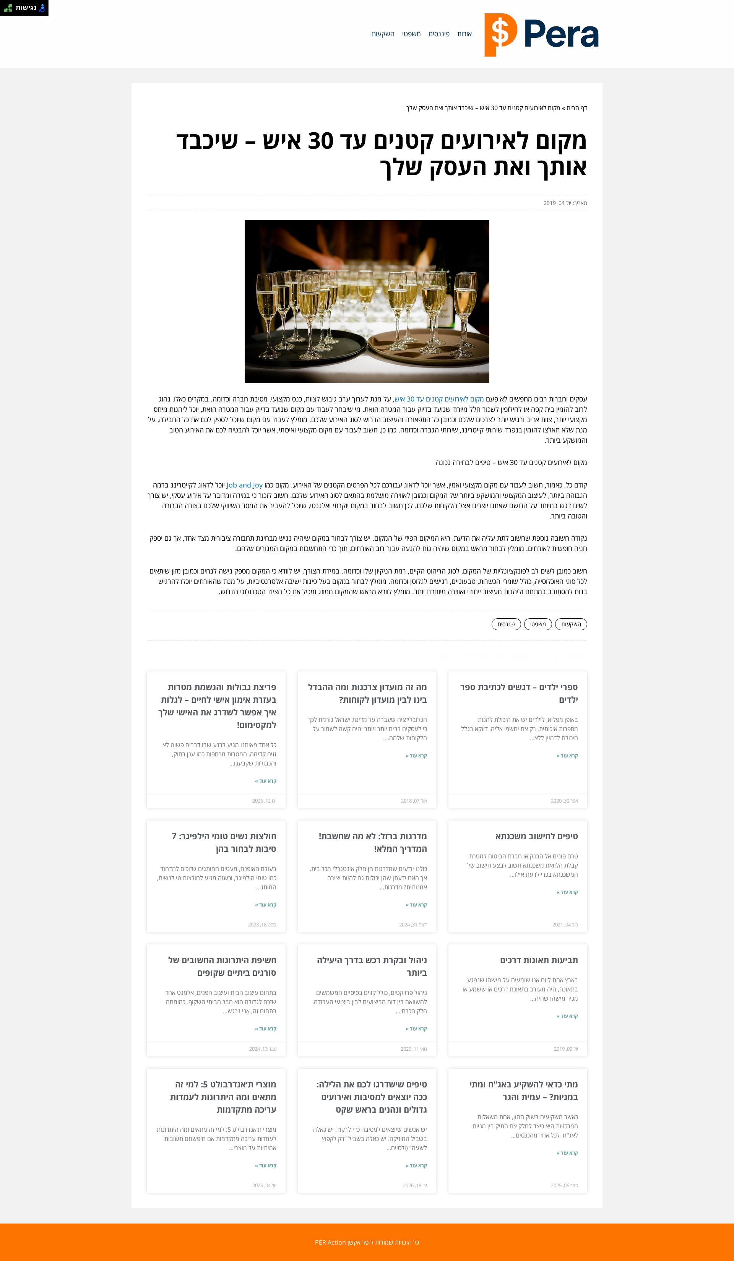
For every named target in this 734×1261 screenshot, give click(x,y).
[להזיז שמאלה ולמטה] (6, 10)
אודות (464, 33)
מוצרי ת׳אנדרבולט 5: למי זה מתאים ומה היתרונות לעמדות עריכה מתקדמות (223, 1096)
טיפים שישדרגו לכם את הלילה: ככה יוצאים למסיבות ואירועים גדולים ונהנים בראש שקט (372, 1096)
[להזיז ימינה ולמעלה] (10, 6)
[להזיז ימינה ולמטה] (10, 10)
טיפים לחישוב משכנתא (536, 836)
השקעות (383, 33)
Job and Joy (245, 484)
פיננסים (439, 33)
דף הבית (577, 108)
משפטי (411, 33)
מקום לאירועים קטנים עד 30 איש (439, 398)
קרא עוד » (567, 755)
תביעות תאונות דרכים (539, 959)
